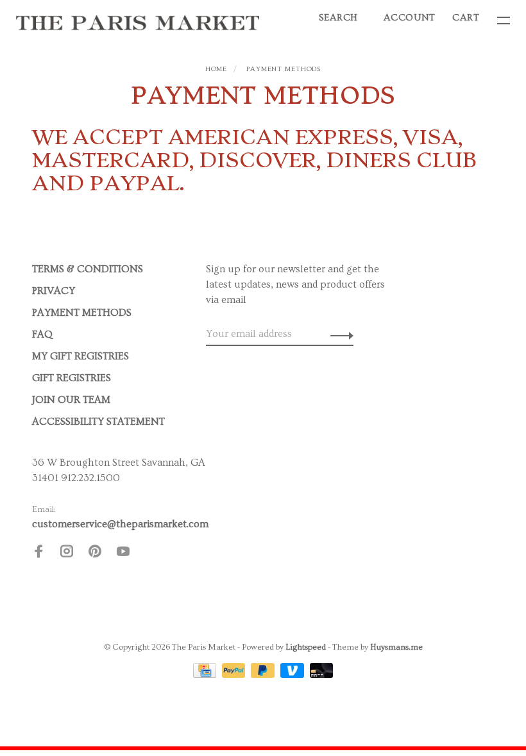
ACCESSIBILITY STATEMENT (98, 421)
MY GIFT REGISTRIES (80, 356)
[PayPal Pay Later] (264, 674)
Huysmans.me (396, 647)
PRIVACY (53, 291)
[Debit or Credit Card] (322, 674)
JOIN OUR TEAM (71, 400)
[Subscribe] (338, 334)
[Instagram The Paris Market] (66, 553)
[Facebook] (38, 553)
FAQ (42, 334)
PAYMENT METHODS (283, 69)
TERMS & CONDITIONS (87, 269)
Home (216, 69)
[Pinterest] (95, 553)
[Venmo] (293, 674)
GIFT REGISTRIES (71, 378)
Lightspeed (305, 647)
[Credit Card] (206, 674)
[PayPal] (235, 674)
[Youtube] (123, 553)
